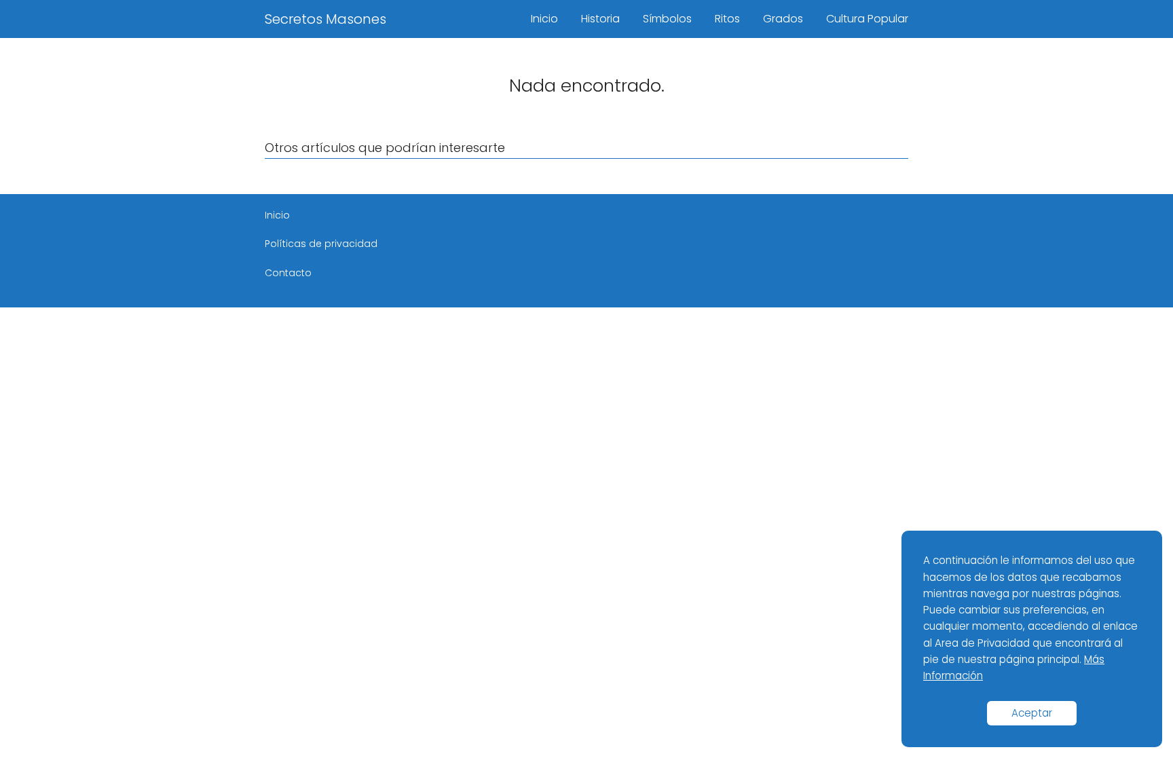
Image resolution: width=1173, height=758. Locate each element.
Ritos (727, 18)
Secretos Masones (325, 19)
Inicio (544, 18)
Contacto (288, 273)
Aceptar (1031, 713)
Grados (783, 18)
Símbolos (667, 18)
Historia (600, 18)
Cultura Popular (867, 18)
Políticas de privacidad (321, 243)
